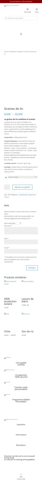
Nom (6, 238)
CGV (21, 440)
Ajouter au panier (22, 187)
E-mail (6, 248)
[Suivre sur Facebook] (19, 465)
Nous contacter (21, 430)
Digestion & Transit (23, 51)
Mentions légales (21, 438)
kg (6, 177)
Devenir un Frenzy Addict (21, 448)
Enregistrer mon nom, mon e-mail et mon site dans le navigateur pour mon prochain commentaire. (20, 259)
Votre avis (8, 226)
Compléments (13, 51)
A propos (21, 427)
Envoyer (32, 267)
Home (6, 51)
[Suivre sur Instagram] (23, 465)
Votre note (7, 223)
